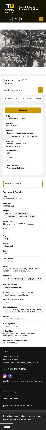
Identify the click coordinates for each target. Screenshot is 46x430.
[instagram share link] (5, 376)
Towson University (9, 392)
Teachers (34, 136)
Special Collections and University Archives (18, 406)
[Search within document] (40, 90)
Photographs (8, 83)
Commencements (13, 136)
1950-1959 (8, 261)
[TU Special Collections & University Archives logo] (23, 8)
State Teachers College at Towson (16, 295)
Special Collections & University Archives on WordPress (22, 381)
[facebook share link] (10, 376)
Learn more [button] (26, 419)
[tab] (23, 110)
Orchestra (25, 136)
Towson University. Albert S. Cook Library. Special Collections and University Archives (23, 279)
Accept (7, 427)
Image (6, 238)
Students (10, 133)
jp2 (8, 160)
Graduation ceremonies (24, 133)
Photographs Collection (15, 168)
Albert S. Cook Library (10, 399)
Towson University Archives (14, 319)
